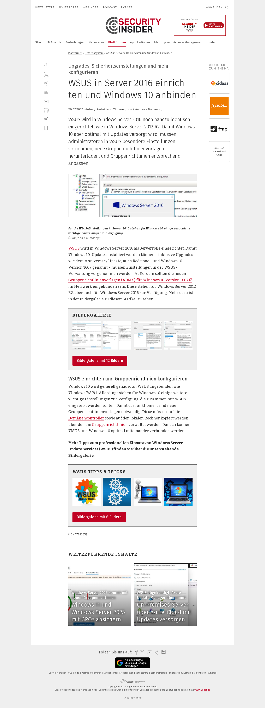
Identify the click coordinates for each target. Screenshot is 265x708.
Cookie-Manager (57, 672)
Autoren (212, 672)
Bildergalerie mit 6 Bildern (99, 517)
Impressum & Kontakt (180, 672)
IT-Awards (54, 42)
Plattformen (117, 42)
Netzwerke (96, 42)
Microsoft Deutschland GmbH (219, 151)
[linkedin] (46, 92)
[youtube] (148, 652)
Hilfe (77, 672)
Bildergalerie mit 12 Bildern (100, 360)
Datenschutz (142, 672)
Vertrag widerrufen (92, 672)
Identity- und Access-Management (179, 42)
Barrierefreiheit (159, 672)
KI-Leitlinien (200, 672)
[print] (46, 110)
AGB (70, 672)
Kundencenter (111, 672)
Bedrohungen (74, 42)
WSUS (74, 248)
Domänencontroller (86, 418)
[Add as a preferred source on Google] (132, 662)
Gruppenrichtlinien (110, 424)
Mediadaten (127, 672)
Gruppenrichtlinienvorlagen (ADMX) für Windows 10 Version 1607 (128, 280)
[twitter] (46, 74)
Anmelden (214, 7)
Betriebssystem (94, 53)
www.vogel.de (202, 690)
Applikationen (140, 42)
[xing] (46, 83)
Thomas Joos (122, 109)
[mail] (46, 101)
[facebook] (46, 65)
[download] (46, 119)
